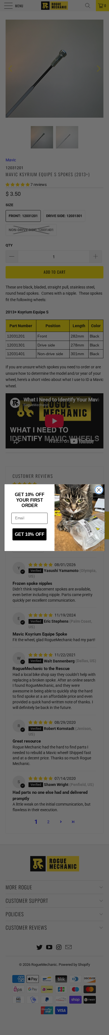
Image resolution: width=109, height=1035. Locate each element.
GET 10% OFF (29, 534)
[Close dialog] (99, 490)
